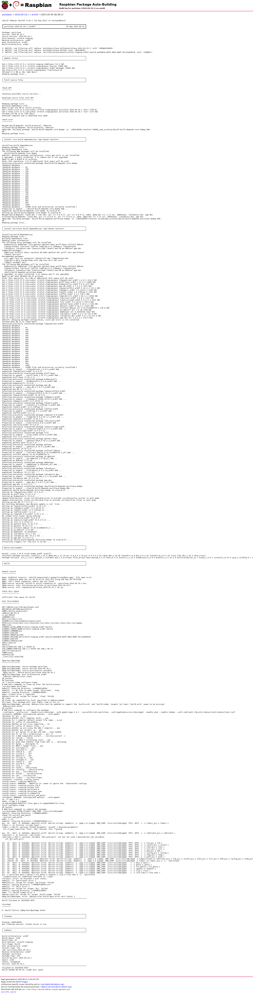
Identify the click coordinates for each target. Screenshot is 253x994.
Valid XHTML (5, 992)
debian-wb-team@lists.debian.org (56, 987)
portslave (7, 14)
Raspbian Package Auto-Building (87, 4)
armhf (35, 14)
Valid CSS (13, 992)
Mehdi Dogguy (22, 982)
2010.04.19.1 (22, 14)
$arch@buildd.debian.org (52, 984)
